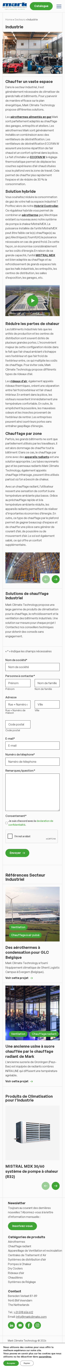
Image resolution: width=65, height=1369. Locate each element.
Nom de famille (43, 689)
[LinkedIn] (11, 1325)
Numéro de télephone (20, 754)
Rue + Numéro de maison (15, 711)
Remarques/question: (20, 770)
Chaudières (15, 1277)
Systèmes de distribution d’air (27, 1259)
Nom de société (16, 660)
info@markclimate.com (31, 1316)
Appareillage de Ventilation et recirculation (35, 1250)
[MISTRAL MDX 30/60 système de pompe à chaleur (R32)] (32, 1133)
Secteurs (20, 19)
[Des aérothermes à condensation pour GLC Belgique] (32, 914)
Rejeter (27, 1363)
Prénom (10, 689)
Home (8, 19)
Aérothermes (16, 1241)
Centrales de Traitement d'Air (27, 1255)
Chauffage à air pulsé (25, 935)
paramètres (45, 1356)
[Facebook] (28, 1325)
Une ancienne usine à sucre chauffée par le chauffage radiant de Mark (29, 1051)
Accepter (11, 1363)
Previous (46, 579)
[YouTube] (20, 1325)
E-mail (10, 738)
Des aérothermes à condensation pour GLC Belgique (27, 952)
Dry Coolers (15, 1268)
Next (56, 579)
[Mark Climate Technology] (15, 6)
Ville (37, 710)
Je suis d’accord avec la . (30, 822)
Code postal (12, 730)
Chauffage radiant (44, 1034)
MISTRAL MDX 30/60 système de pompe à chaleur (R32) (31, 1171)
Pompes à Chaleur (19, 1264)
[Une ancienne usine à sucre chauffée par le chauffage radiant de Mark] (32, 1013)
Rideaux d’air (16, 1273)
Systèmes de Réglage (22, 1282)
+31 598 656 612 (23, 1312)
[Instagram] (37, 1325)
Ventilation (18, 927)
